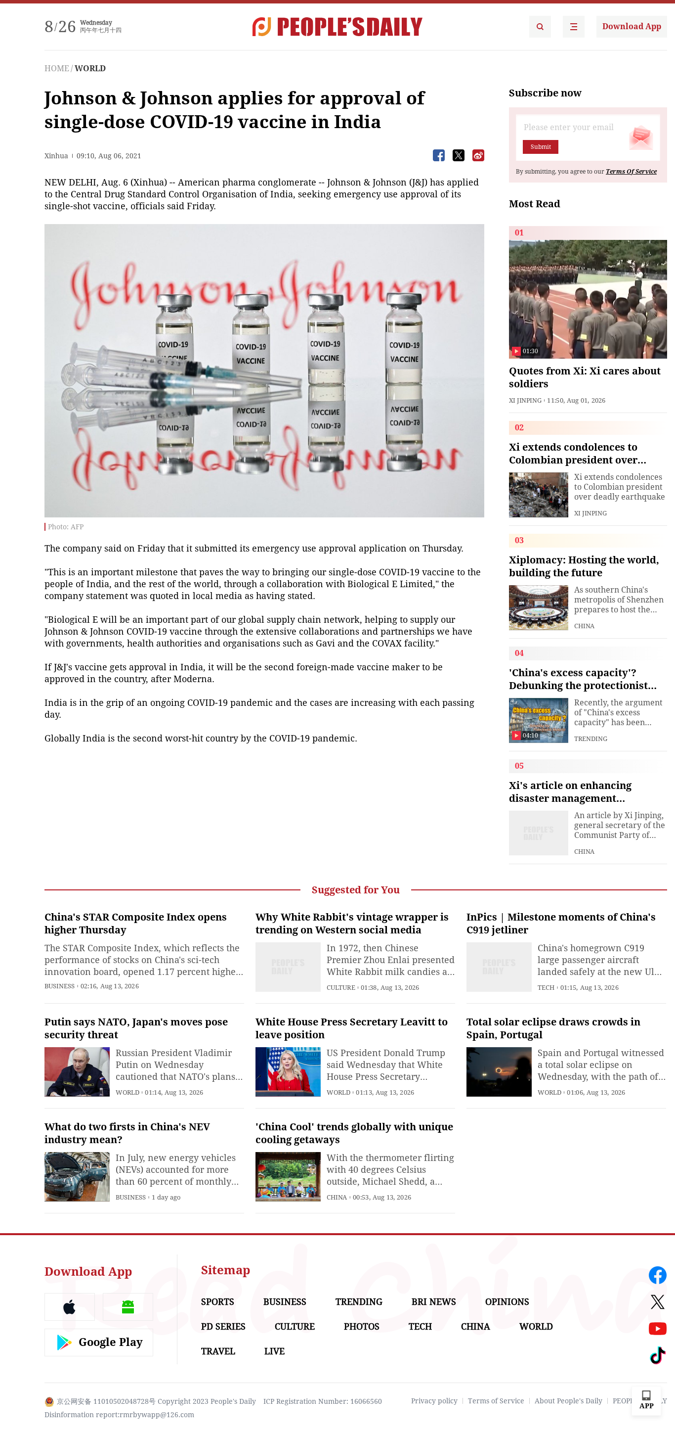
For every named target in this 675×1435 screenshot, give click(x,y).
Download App (631, 26)
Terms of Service (496, 1401)
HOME (56, 68)
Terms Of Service (631, 171)
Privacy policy (434, 1401)
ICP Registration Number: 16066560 (322, 1401)
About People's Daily (568, 1401)
